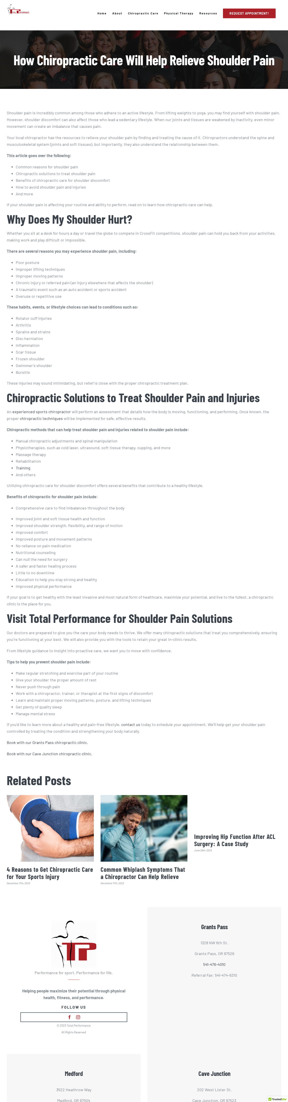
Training (23, 467)
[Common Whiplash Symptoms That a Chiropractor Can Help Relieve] (144, 828)
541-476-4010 (214, 964)
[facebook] (70, 1017)
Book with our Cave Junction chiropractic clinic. (49, 753)
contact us (130, 724)
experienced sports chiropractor (41, 411)
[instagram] (78, 1017)
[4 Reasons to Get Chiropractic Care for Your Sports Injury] (50, 828)
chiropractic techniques (41, 418)
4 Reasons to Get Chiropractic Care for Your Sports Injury (50, 872)
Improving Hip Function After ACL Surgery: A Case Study (235, 840)
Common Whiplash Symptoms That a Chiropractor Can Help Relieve (143, 872)
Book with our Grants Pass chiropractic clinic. (47, 742)
